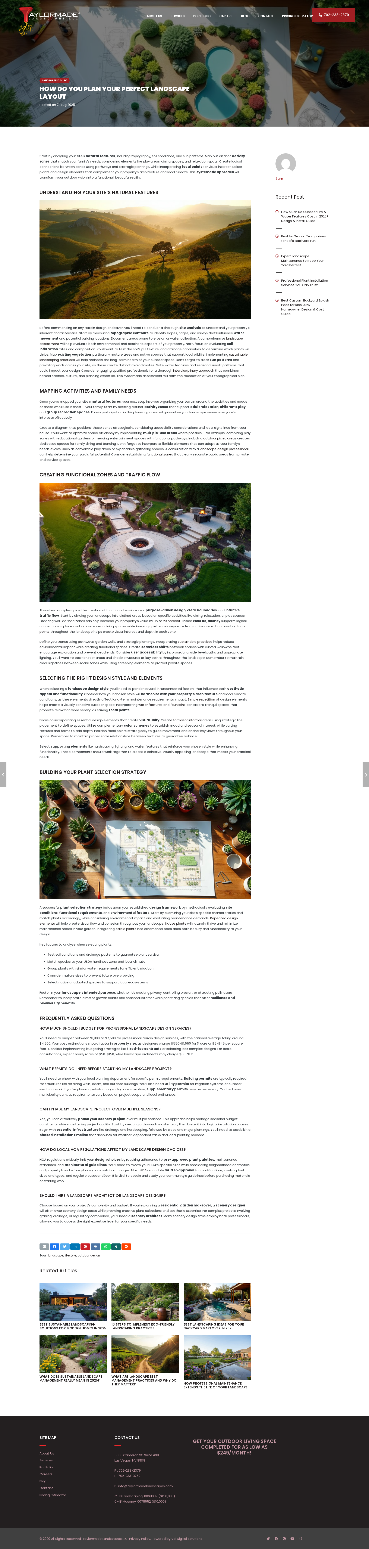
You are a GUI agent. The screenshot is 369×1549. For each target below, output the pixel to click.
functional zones (159, 454)
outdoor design (89, 1255)
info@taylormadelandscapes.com (145, 1486)
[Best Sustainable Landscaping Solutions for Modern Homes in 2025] (73, 1302)
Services (46, 1460)
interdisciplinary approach (193, 370)
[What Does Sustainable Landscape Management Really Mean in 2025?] (73, 1354)
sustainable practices (195, 641)
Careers (46, 1474)
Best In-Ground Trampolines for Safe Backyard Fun (303, 238)
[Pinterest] (284, 1539)
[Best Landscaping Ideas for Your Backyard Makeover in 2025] (217, 1302)
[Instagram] (300, 1539)
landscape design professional (224, 449)
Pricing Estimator (53, 1495)
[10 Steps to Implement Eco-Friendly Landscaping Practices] (145, 1302)
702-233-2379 (130, 1470)
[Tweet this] (65, 1246)
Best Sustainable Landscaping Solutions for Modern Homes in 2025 (73, 1326)
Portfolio (46, 1467)
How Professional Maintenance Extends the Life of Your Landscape (215, 1385)
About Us (47, 1453)
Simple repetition (201, 699)
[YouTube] (292, 1539)
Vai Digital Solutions (186, 1538)
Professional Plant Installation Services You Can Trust (304, 282)
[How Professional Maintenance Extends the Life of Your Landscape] (217, 1357)
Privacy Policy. (140, 1538)
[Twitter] (268, 1539)
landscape (55, 1255)
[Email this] (44, 1246)
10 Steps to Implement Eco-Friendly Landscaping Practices (143, 1326)
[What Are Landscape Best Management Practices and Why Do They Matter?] (145, 1354)
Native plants (175, 923)
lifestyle (70, 1255)
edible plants (126, 929)
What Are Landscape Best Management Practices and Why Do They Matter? (144, 1380)
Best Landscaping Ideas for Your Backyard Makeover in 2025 (214, 1326)
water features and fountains (162, 704)
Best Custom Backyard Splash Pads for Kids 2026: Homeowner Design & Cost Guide (305, 307)
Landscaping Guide (54, 80)
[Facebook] (276, 1539)
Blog (43, 1481)
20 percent (171, 621)
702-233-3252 (129, 1476)
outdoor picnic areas (219, 438)
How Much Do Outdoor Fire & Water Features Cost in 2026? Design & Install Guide (304, 216)
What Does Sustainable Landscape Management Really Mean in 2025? (71, 1378)
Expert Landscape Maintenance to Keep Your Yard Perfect (302, 260)
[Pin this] (85, 1246)
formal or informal (187, 720)
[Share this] (54, 1246)
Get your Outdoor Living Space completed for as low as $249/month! (234, 1447)
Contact (46, 1488)
